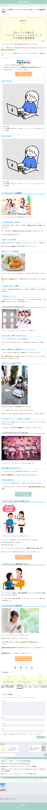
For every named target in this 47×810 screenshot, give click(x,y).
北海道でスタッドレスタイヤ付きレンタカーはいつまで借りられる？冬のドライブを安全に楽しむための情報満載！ (23, 770)
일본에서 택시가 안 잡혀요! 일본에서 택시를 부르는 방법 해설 (15, 763)
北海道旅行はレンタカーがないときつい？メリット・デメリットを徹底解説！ (19, 766)
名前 (3, 717)
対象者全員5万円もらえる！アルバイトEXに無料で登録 (23, 557)
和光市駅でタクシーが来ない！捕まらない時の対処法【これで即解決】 (17, 780)
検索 (45, 755)
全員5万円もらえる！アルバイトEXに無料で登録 (23, 74)
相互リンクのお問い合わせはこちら (8, 798)
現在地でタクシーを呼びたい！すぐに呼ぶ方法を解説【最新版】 (16, 761)
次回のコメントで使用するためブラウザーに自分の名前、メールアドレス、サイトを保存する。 (23, 734)
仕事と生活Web (23, 2)
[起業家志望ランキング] (3, 789)
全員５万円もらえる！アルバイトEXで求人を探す (23, 494)
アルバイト (11, 672)
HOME (24, 804)
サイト (3, 728)
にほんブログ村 (3, 787)
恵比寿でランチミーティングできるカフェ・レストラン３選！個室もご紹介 (18, 773)
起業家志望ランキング (4, 791)
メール (4, 723)
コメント (4, 701)
